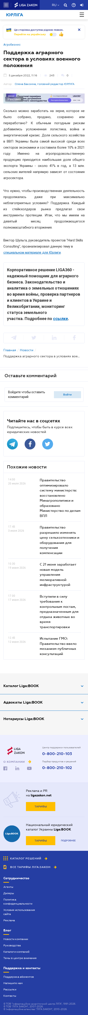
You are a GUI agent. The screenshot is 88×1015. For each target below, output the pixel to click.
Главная (9, 350)
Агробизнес (12, 44)
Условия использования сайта (19, 912)
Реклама (9, 920)
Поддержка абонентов (18, 976)
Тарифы (41, 806)
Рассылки (9, 989)
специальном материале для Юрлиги (32, 252)
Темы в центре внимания (20, 958)
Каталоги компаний (16, 951)
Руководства (12, 945)
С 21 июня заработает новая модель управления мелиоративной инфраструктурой (58, 574)
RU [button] (54, 5)
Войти (67, 394)
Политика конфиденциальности (17, 901)
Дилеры (8, 893)
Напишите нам (13, 983)
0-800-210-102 (57, 768)
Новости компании (15, 939)
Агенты (8, 887)
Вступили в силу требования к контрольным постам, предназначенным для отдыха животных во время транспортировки (59, 611)
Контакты (9, 995)
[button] (6, 5)
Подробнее (68, 840)
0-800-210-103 (57, 754)
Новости (26, 350)
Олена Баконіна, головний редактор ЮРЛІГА (44, 84)
